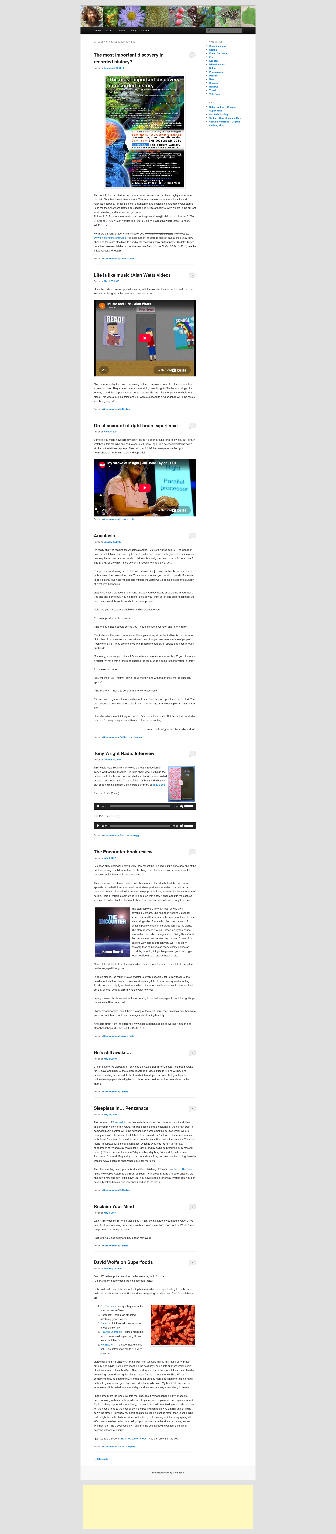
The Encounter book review (123, 851)
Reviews (213, 86)
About (109, 30)
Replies (125, 409)
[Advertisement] (168, 1507)
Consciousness (111, 258)
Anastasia (104, 535)
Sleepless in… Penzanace (121, 1108)
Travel (212, 90)
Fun (211, 57)
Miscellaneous (217, 64)
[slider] (189, 806)
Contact (121, 30)
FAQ (133, 30)
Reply (124, 1091)
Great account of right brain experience (136, 425)
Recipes (213, 83)
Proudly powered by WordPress (168, 1472)
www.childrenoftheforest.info (110, 237)
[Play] (98, 806)
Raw (122, 835)
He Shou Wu (107, 1344)
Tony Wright (119, 1122)
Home (98, 30)
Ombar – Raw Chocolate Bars (225, 118)
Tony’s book (159, 784)
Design (213, 49)
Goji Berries (107, 1306)
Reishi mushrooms (111, 1331)
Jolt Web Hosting (218, 114)
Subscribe (146, 30)
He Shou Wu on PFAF (133, 1438)
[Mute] (181, 806)
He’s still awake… (112, 1052)
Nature (212, 68)
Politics (123, 737)
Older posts (101, 1458)
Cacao (104, 1323)
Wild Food (214, 94)
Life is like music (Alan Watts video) (132, 275)
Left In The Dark (183, 1169)
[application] (145, 806)
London (213, 60)
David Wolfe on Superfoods (123, 1262)
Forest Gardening (218, 53)
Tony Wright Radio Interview (124, 753)
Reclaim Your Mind (114, 1206)
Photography (216, 72)
